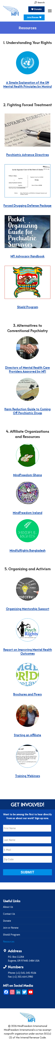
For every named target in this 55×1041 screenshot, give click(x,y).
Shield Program (11, 934)
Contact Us (9, 913)
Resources (8, 941)
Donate (7, 920)
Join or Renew (10, 927)
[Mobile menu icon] (50, 11)
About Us (8, 907)
